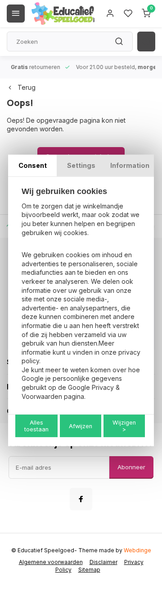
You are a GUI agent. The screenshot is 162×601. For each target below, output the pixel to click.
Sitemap (89, 569)
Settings (81, 165)
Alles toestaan (36, 426)
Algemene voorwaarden (51, 562)
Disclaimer (103, 562)
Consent (32, 165)
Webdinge (137, 550)
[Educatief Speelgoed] (63, 13)
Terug (27, 87)
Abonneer (131, 467)
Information (129, 165)
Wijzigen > (124, 426)
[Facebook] (81, 499)
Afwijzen (80, 426)
